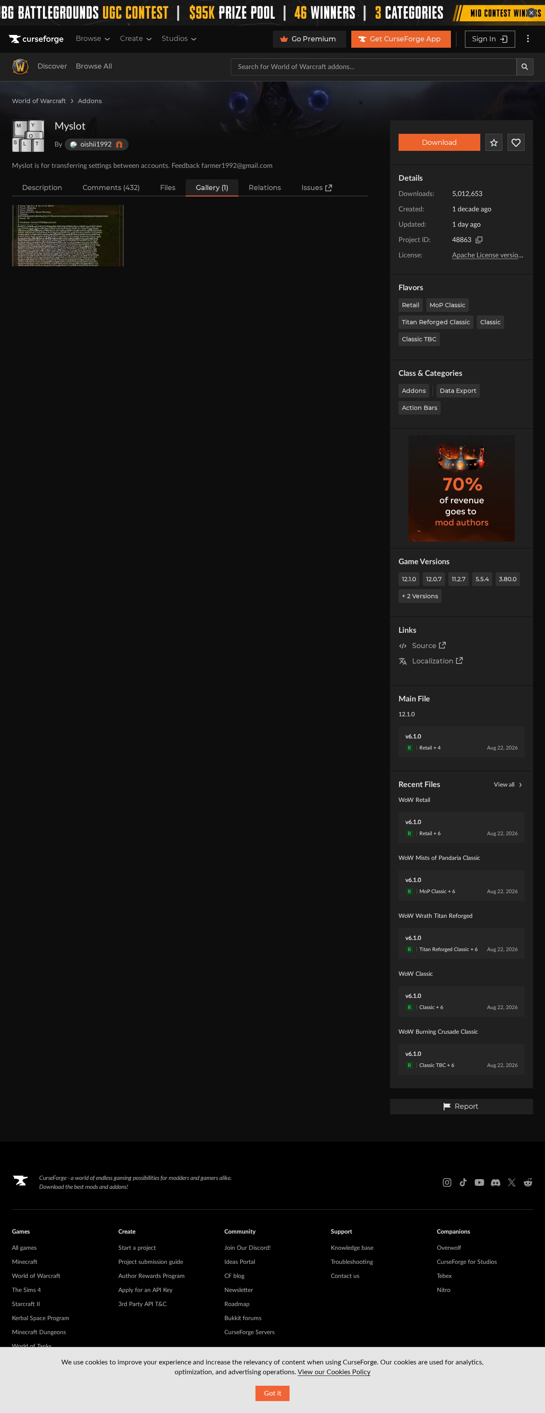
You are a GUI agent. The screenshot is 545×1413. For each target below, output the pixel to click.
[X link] (512, 1182)
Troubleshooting (352, 1262)
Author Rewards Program (151, 1276)
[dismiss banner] (531, 13)
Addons (90, 101)
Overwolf (449, 1248)
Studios (175, 39)
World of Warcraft (39, 101)
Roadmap (237, 1304)
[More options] (527, 39)
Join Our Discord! (247, 1248)
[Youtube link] (479, 1182)
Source (424, 646)
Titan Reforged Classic (436, 322)
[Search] (525, 66)
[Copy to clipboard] (479, 240)
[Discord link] (495, 1182)
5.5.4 (482, 579)
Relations (265, 188)
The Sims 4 (26, 1290)
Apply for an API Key (145, 1290)
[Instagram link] (447, 1182)
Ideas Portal (239, 1262)
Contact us (345, 1276)
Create (131, 39)
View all (504, 785)
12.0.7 (434, 579)
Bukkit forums (242, 1318)
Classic (490, 322)
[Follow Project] (516, 142)
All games (24, 1248)
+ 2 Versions (420, 596)
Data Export (458, 391)
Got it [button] (272, 1393)
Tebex (444, 1276)
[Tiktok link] (463, 1182)
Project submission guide (150, 1262)
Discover (52, 66)
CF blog (234, 1276)
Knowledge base (352, 1248)
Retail (410, 305)
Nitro (443, 1290)
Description (42, 188)
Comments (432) (111, 188)
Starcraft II (26, 1304)
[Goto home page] (37, 39)
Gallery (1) (212, 188)
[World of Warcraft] (20, 66)
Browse (88, 39)
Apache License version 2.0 (492, 255)
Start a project (137, 1248)
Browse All (94, 66)
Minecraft (24, 1262)
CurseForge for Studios (467, 1262)
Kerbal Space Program (40, 1318)
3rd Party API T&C (142, 1304)
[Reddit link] (528, 1182)
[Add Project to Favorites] (493, 142)
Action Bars (419, 408)
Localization (432, 661)
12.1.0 (409, 579)
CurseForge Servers (249, 1332)
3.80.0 (507, 579)
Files (167, 188)
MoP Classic (447, 305)
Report (467, 1106)
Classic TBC (419, 339)
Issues (312, 188)
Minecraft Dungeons (39, 1332)
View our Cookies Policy (334, 1372)
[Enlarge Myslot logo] (28, 136)
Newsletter (238, 1290)
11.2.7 (458, 579)
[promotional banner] (272, 13)
